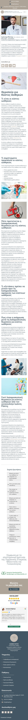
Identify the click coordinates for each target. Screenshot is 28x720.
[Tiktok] (8, 712)
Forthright (9, 717)
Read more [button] (4, 620)
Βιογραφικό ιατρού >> (21, 56)
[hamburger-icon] (24, 12)
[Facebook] (2, 65)
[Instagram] (6, 65)
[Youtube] (14, 65)
